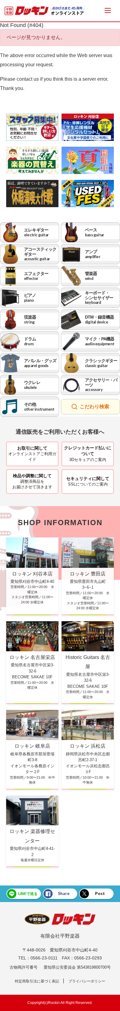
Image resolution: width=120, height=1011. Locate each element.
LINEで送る (28, 894)
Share (64, 893)
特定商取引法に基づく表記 (37, 981)
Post (100, 893)
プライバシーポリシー (86, 981)
